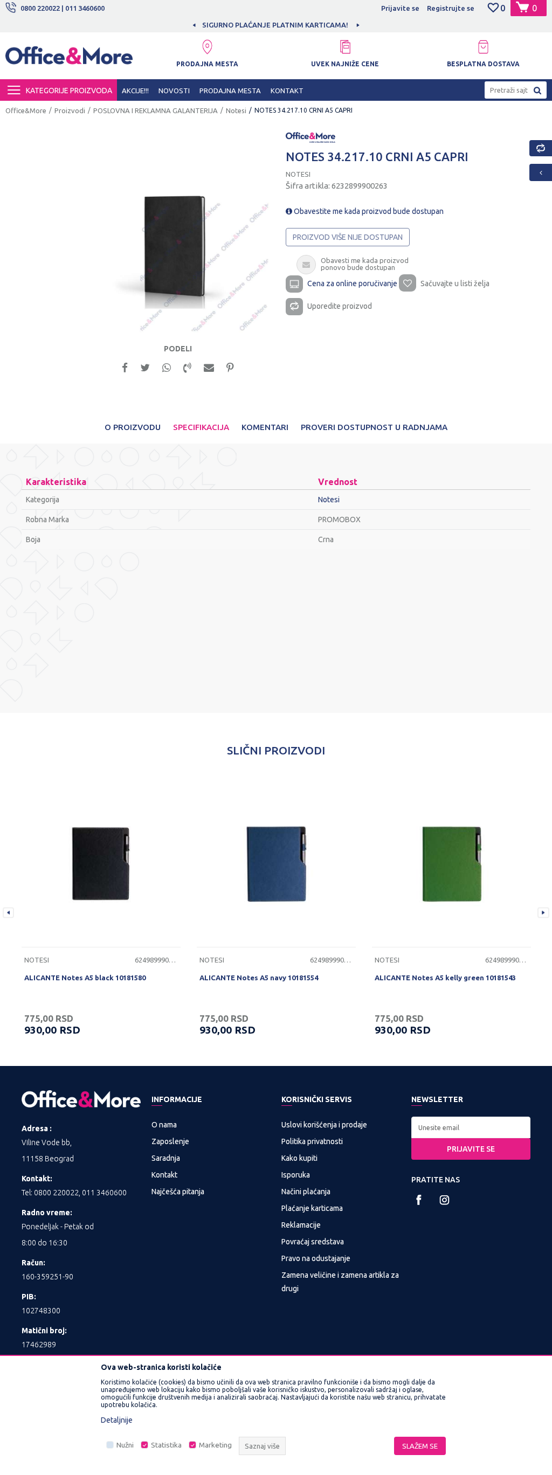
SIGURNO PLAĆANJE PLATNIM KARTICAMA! (218, 25)
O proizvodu (133, 427)
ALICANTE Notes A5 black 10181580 (85, 977)
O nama (164, 1124)
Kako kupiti (299, 1158)
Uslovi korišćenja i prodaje (324, 1124)
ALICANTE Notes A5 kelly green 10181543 (445, 977)
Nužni (125, 1445)
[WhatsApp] (166, 367)
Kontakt (164, 1175)
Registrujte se (450, 8)
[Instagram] (444, 1200)
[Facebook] (125, 367)
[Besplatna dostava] (483, 47)
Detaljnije (117, 1420)
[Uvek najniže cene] (345, 47)
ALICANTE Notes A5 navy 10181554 (258, 977)
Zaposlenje (170, 1141)
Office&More (25, 110)
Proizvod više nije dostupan (348, 237)
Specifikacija (201, 427)
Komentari (265, 427)
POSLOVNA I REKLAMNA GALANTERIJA (155, 110)
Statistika (166, 1445)
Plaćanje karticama (312, 1208)
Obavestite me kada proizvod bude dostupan (368, 211)
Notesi (236, 110)
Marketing (215, 1445)
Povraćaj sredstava (312, 1241)
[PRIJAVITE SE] (470, 1127)
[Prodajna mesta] (207, 47)
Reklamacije (301, 1225)
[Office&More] (69, 59)
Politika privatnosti (312, 1141)
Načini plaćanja (305, 1191)
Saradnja (165, 1158)
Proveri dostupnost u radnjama (374, 427)
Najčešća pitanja (177, 1191)
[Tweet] (145, 367)
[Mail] (209, 367)
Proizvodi (69, 110)
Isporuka (295, 1175)
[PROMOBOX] (310, 136)
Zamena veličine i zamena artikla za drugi (340, 1282)
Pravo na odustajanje (315, 1258)
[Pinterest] (230, 367)
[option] (219, 25)
